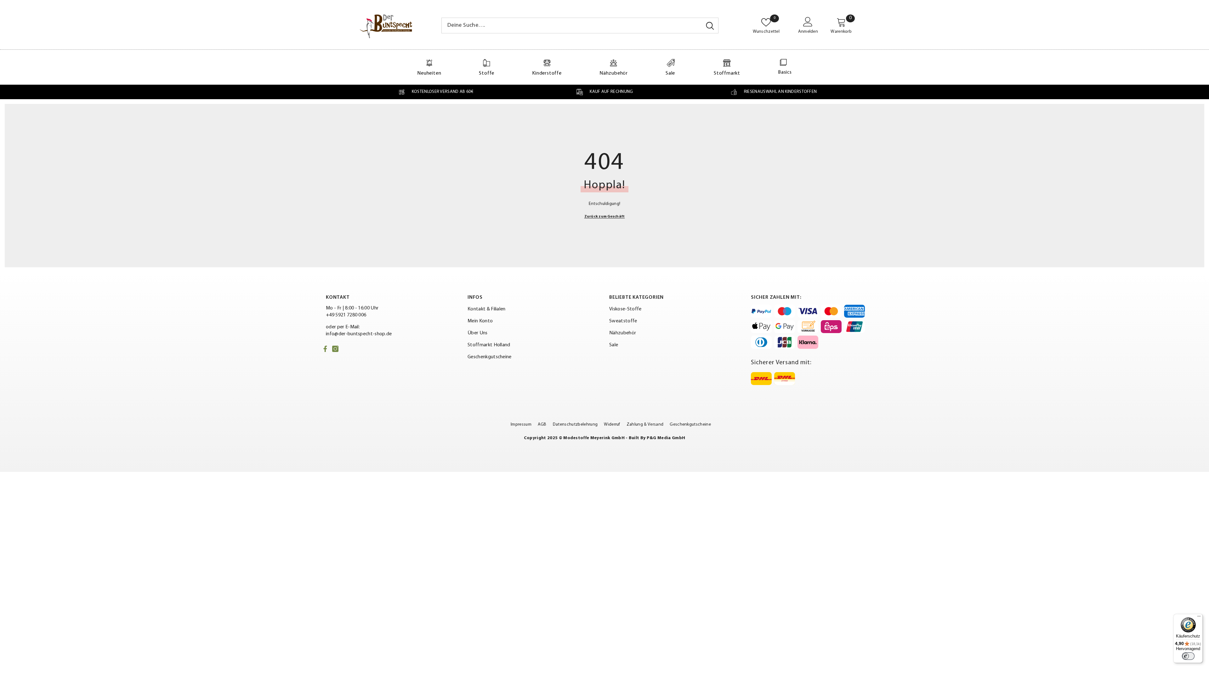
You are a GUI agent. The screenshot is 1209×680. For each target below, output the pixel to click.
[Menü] (1199, 617)
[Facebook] (325, 348)
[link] (435, 92)
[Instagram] (335, 348)
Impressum (521, 424)
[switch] (1188, 656)
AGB (542, 424)
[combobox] (572, 25)
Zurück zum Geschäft (604, 216)
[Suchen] (579, 25)
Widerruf (612, 424)
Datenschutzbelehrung (575, 424)
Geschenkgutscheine (690, 424)
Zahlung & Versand (645, 424)
